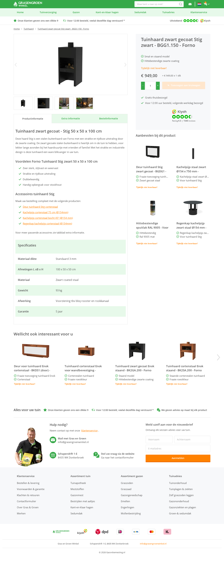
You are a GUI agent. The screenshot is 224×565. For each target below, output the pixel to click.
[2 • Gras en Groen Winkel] (64, 103)
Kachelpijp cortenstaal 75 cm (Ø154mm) (45, 212)
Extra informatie (70, 118)
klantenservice (89, 430)
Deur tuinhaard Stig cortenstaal (40, 206)
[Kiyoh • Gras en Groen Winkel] (82, 532)
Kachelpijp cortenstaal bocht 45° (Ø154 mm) (48, 218)
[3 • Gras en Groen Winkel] (84, 103)
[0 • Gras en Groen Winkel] (23, 103)
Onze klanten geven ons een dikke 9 (38, 20)
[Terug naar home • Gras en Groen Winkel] (28, 4)
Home (17, 28)
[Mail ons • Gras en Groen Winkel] (190, 4)
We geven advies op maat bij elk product (184, 410)
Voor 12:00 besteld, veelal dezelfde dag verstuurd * (96, 20)
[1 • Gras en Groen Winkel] (43, 103)
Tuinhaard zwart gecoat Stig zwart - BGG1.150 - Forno (63, 28)
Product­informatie (32, 118)
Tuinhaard (29, 28)
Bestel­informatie (108, 118)
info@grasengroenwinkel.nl (153, 543)
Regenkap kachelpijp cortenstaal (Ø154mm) (47, 223)
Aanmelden (178, 458)
